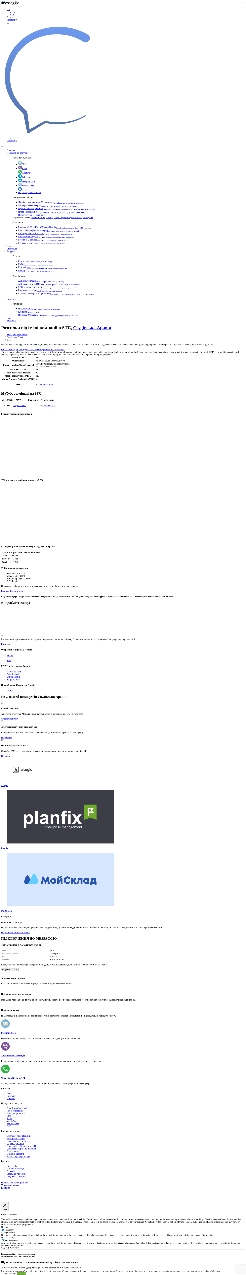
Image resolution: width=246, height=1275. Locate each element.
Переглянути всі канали (29, 192)
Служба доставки (15, 1143)
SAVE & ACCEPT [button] (10, 1248)
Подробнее (6, 737)
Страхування (13, 1151)
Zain (9, 660)
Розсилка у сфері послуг (18, 1156)
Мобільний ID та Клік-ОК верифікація (54, 227)
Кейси (35, 270)
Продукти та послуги (17, 153)
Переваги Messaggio (48, 315)
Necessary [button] (5, 1227)
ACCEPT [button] (21, 1273)
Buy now (5, 591)
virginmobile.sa (49, 405)
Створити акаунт (9, 719)
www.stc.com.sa (45, 384)
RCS (24, 190)
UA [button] (8, 9)
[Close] (2, 146)
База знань (35, 261)
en (14, 12)
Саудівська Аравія (92, 327)
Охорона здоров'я (15, 1154)
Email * (53, 956)
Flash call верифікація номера (49, 230)
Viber (24, 168)
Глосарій (42, 267)
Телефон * (55, 953)
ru (13, 14)
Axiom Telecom (14, 671)
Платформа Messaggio (17, 1108)
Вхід (9, 17)
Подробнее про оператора (51, 349)
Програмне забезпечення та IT (21, 1146)
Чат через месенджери (48, 205)
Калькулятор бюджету (46, 236)
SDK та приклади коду (47, 287)
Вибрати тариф (17, 591)
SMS (24, 164)
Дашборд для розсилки (51, 202)
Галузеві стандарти (16, 1176)
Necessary (9, 1230)
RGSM (10, 690)
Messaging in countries (17, 334)
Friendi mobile (13, 674)
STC (9, 658)
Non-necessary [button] (8, 1237)
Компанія (11, 299)
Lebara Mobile (13, 677)
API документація (41, 281)
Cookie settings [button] (9, 1273)
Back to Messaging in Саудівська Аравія (20, 349)
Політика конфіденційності (14, 1182)
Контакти (28, 312)
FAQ (35, 264)
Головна (11, 150)
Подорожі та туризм (16, 1141)
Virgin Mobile (19, 405)
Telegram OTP (28, 181)
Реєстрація (12, 20)
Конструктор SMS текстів (45, 233)
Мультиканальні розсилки (56, 208)
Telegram (26, 177)
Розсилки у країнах (43, 240)
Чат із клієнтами (15, 1111)
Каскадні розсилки (16, 1113)
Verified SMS (28, 185)
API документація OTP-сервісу (49, 284)
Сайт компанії (57, 959)
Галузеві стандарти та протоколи (56, 293)
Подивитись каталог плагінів (15, 932)
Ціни (9, 246)
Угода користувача (10, 1185)
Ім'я (52, 950)
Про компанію (39, 308)
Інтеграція (12, 248)
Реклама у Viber (42, 243)
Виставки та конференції (19, 1136)
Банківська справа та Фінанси (21, 1148)
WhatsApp (27, 173)
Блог (9, 318)
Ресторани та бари (16, 1138)
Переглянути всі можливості (32, 215)
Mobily (10, 655)
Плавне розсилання (53, 212)
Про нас (11, 1098)
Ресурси (11, 251)
